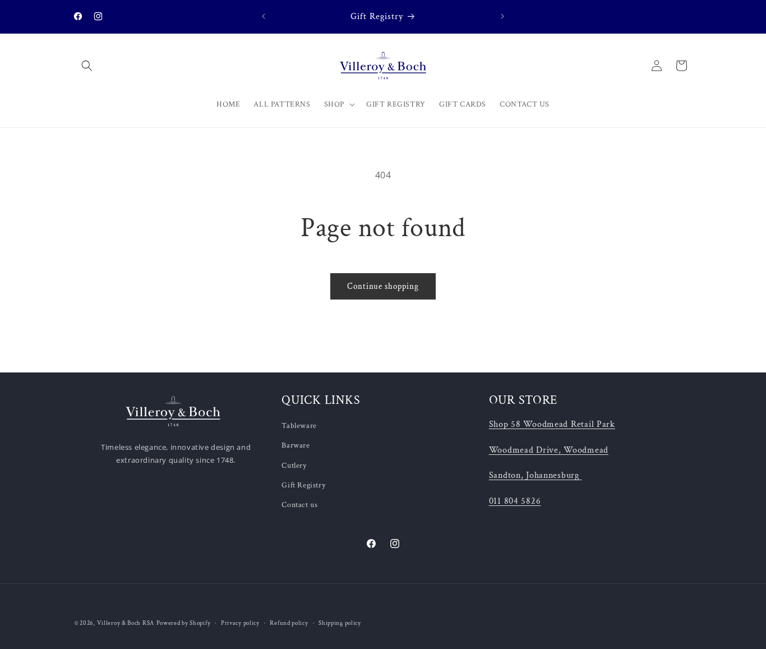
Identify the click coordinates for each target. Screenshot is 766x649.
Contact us (299, 505)
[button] (87, 65)
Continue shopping (383, 286)
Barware (296, 445)
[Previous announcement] (263, 16)
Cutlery (294, 466)
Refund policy (289, 623)
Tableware (299, 426)
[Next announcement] (502, 16)
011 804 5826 (515, 501)
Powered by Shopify (183, 623)
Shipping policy (340, 623)
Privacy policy (240, 623)
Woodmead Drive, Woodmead (548, 449)
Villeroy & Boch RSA (125, 623)
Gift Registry (303, 485)
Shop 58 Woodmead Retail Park (552, 424)
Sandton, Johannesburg (534, 475)
